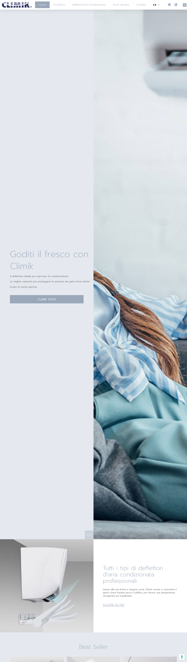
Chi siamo (59, 4)
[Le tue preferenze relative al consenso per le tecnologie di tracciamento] (182, 657)
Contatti (141, 4)
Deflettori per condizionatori (89, 4)
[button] (184, 5)
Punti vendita (121, 4)
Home (42, 4)
